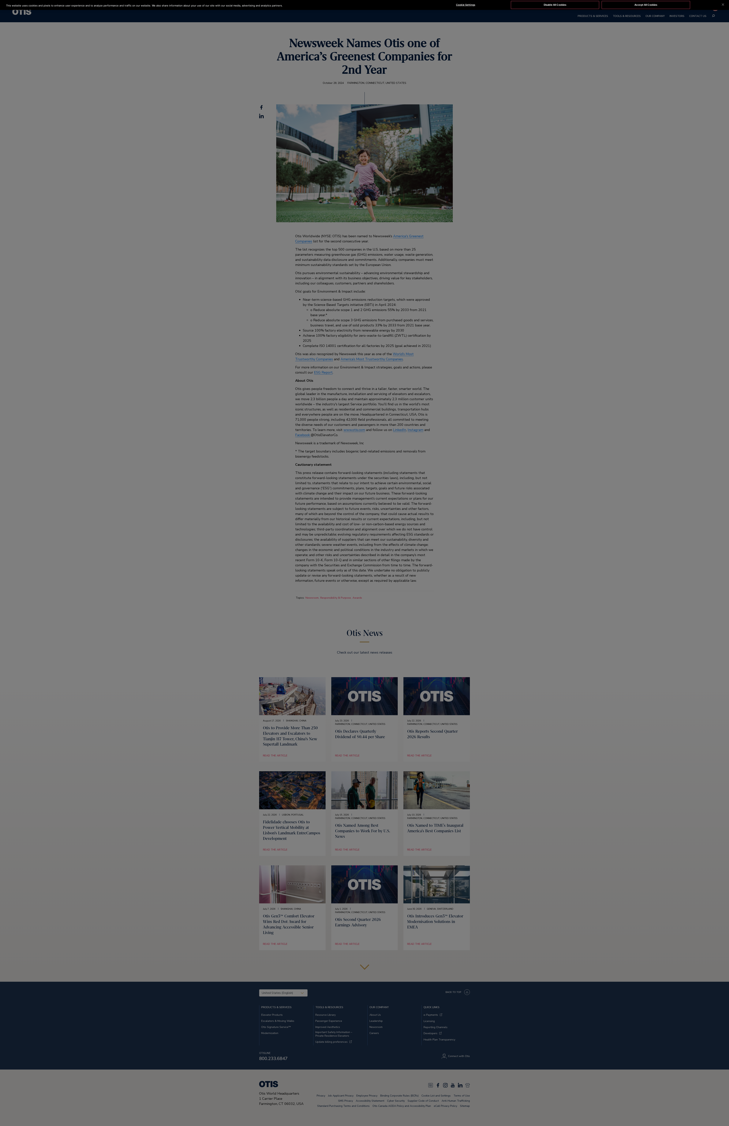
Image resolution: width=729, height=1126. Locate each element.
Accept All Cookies (645, 4)
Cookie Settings (465, 4)
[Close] (723, 4)
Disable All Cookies (555, 4)
